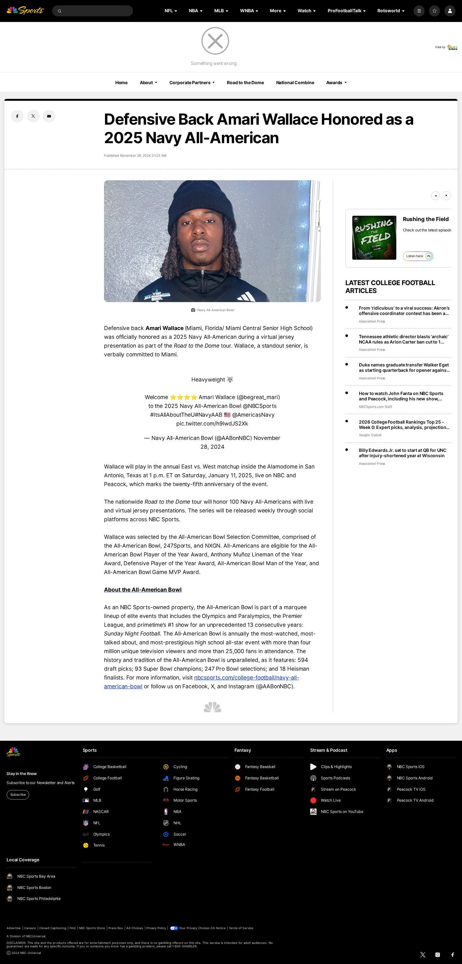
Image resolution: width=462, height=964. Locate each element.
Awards (334, 82)
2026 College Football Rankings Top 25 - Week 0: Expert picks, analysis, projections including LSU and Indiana (403, 424)
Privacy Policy (156, 928)
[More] (419, 10)
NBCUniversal (36, 936)
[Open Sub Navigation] (176, 10)
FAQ (72, 928)
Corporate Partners (190, 82)
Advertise (14, 928)
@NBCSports (260, 406)
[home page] (25, 11)
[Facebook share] (17, 116)
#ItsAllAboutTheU (172, 414)
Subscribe (18, 795)
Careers (30, 928)
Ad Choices (134, 928)
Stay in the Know (22, 773)
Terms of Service (241, 928)
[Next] (446, 195)
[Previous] (435, 195)
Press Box (115, 928)
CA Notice (218, 928)
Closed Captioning (52, 928)
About (146, 82)
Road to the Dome (245, 82)
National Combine (295, 82)
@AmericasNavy (253, 414)
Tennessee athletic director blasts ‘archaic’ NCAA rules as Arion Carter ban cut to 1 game (403, 339)
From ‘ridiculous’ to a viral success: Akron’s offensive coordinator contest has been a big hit (404, 310)
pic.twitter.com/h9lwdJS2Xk (212, 423)
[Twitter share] (33, 116)
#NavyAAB (208, 414)
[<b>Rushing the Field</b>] (374, 238)
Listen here (414, 256)
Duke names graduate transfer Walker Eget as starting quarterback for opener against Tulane (403, 367)
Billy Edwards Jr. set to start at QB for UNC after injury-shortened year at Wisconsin (402, 452)
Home (121, 82)
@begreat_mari (258, 397)
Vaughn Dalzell (370, 435)
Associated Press (372, 321)
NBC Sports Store (92, 928)
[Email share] (49, 116)
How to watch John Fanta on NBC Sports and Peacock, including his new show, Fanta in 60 (401, 396)
